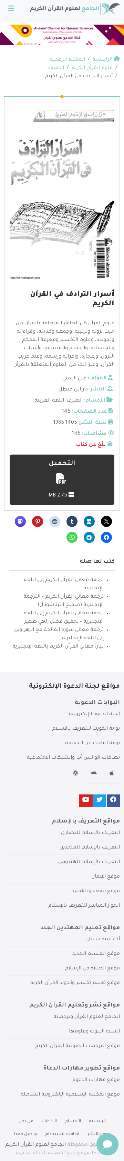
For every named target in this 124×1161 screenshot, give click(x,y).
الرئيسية (97, 1121)
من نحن (25, 1121)
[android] (94, 774)
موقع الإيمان (105, 877)
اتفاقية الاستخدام (62, 1134)
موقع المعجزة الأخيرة (95, 891)
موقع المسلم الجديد (96, 954)
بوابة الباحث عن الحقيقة (92, 743)
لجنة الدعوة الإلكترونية (94, 714)
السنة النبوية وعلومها (94, 1032)
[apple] (112, 774)
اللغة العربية (49, 401)
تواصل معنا (25, 1134)
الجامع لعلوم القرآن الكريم (35, 1145)
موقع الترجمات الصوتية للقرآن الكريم (77, 1046)
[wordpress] (76, 774)
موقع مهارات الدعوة (96, 1080)
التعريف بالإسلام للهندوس (89, 862)
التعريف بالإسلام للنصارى (90, 833)
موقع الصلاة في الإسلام (92, 968)
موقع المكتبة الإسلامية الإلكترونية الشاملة (70, 1095)
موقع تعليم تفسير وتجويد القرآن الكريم (75, 983)
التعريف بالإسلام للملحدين (90, 848)
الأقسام (73, 1121)
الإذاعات (49, 1121)
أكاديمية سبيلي (102, 939)
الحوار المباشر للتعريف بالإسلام (84, 906)
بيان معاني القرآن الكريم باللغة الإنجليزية (58, 647)
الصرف (74, 401)
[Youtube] (86, 800)
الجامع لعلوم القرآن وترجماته (86, 1017)
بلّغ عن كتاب (91, 445)
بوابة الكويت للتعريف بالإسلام (86, 729)
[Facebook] (113, 800)
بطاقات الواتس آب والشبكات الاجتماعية (73, 758)
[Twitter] (99, 800)
